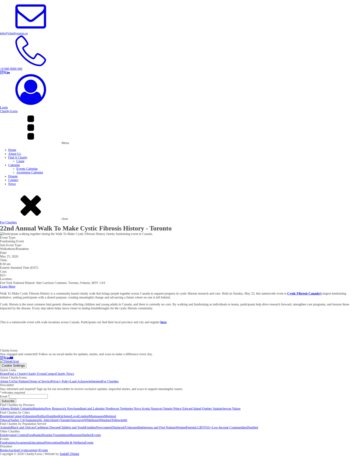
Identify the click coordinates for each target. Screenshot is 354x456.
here (163, 322)
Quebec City (17, 420)
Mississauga (96, 416)
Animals (5, 427)
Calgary (18, 416)
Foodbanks (34, 435)
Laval (74, 416)
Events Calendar (27, 168)
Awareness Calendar (29, 172)
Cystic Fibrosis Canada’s (304, 293)
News (12, 184)
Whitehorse (91, 420)
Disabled (252, 427)
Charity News (65, 373)
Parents (190, 427)
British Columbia (21, 408)
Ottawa (4, 420)
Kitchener (64, 416)
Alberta (5, 408)
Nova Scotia (142, 408)
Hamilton (52, 416)
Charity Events (36, 373)
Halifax (41, 416)
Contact (13, 180)
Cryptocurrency (29, 450)
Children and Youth (72, 427)
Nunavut (157, 408)
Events (96, 435)
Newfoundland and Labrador (86, 408)
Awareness (22, 442)
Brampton (6, 416)
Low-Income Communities (229, 427)
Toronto (65, 420)
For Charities (8, 222)
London (83, 416)
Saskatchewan (222, 408)
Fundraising (7, 442)
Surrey (55, 420)
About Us (14, 153)
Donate (13, 176)
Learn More (7, 286)
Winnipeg (105, 420)
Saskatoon (32, 420)
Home (12, 150)
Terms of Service (40, 381)
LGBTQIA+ (203, 427)
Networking (52, 442)
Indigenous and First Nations (157, 427)
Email (4, 396)
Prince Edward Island (187, 408)
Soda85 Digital (69, 454)
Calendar (14, 165)
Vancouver (77, 420)
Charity (9, 111)
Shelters (87, 435)
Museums (75, 435)
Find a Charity (17, 373)
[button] (177, 31)
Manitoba (39, 408)
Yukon (236, 408)
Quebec (207, 408)
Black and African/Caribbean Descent (35, 427)
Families (90, 427)
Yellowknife (119, 420)
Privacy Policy (60, 381)
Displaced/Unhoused (124, 427)
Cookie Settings (13, 365)
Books (4, 450)
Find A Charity (17, 157)
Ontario (168, 408)
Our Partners (21, 381)
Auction (13, 450)
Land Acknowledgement (86, 381)
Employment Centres (13, 435)
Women (181, 427)
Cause (20, 161)
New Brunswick (56, 408)
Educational (37, 442)
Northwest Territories (120, 408)
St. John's (45, 420)
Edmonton (30, 416)
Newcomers (103, 427)
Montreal (110, 416)
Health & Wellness (72, 442)
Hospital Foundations (55, 435)
